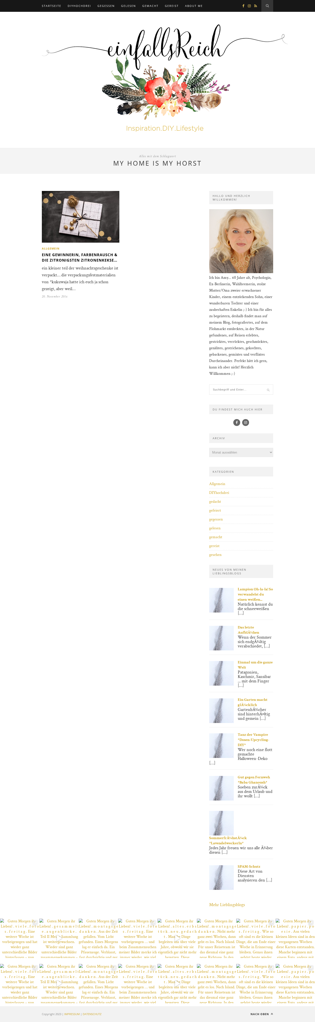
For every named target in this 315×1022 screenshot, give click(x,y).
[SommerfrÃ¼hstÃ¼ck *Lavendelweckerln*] (221, 834)
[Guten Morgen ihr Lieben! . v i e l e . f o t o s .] (19, 938)
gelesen (128, 6)
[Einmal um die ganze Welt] (221, 684)
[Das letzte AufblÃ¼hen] (221, 649)
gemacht (150, 6)
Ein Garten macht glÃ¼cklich (253, 702)
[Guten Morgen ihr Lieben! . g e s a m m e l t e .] (59, 938)
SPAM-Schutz (249, 866)
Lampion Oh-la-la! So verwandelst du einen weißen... (255, 594)
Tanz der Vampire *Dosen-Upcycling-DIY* (253, 740)
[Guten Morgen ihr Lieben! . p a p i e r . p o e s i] (295, 938)
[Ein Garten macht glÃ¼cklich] (221, 721)
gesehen (215, 554)
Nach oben (260, 1014)
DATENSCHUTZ (92, 1014)
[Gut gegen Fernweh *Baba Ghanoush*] (221, 799)
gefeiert (215, 510)
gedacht (215, 501)
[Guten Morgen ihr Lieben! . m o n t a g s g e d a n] (98, 938)
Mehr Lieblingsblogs (227, 905)
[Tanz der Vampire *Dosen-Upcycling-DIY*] (221, 756)
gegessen (106, 6)
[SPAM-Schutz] (221, 888)
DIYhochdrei (79, 6)
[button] (11, 1011)
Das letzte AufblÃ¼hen (248, 630)
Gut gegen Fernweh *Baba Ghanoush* (254, 780)
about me (194, 6)
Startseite (51, 6)
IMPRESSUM (72, 1014)
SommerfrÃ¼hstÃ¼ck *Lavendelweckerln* (228, 840)
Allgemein (51, 248)
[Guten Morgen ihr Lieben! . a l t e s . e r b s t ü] (177, 938)
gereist (172, 6)
